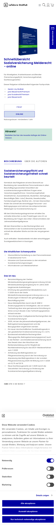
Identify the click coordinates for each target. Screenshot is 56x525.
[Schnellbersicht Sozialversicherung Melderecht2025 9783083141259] (28, 40)
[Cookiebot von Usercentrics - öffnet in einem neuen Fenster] (42, 415)
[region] (28, 36)
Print (19, 107)
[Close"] (50, 39)
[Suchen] (44, 5)
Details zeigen (42, 495)
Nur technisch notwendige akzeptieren (28, 519)
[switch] (50, 469)
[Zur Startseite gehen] (17, 5)
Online (19, 114)
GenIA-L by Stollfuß (16, 89)
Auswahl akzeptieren (28, 511)
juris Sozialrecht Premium (18, 94)
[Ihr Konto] (47, 5)
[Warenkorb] (51, 5)
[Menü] (39, 5)
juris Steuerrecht (15, 97)
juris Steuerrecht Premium (19, 91)
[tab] (13, 162)
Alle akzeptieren (28, 503)
